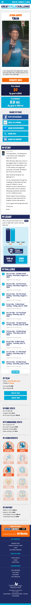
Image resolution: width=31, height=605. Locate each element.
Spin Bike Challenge (16, 549)
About (15, 560)
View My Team (15, 393)
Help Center (15, 562)
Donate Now (15, 80)
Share (8, 529)
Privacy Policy (25, 593)
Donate (21, 2)
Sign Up (14, 2)
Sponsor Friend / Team (15, 545)
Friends (11, 383)
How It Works (15, 557)
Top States (15, 574)
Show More (15, 372)
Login (28, 2)
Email (16, 529)
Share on (16, 128)
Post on (14, 117)
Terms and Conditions (15, 595)
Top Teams (15, 572)
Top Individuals (15, 570)
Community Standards (7, 593)
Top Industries (15, 576)
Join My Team (15, 398)
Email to (14, 122)
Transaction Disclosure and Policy (17, 593)
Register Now (15, 543)
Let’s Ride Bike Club (13, 381)
